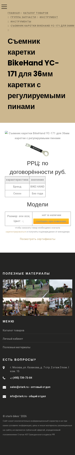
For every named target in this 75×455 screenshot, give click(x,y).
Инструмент (49, 17)
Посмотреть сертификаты (37, 239)
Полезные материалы (16, 347)
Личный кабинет (13, 338)
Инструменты (21, 21)
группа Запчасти (23, 17)
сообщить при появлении (51, 221)
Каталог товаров (35, 13)
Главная (14, 13)
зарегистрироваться (16, 231)
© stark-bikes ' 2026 (15, 416)
